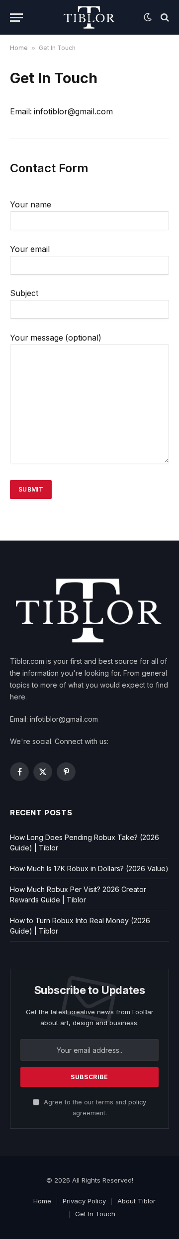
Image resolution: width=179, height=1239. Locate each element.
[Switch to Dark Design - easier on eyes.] (147, 17)
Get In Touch (95, 1214)
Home (19, 47)
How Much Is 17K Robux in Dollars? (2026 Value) (89, 868)
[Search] (164, 17)
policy (137, 1102)
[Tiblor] (90, 17)
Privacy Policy (84, 1201)
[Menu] (16, 17)
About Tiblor (136, 1201)
